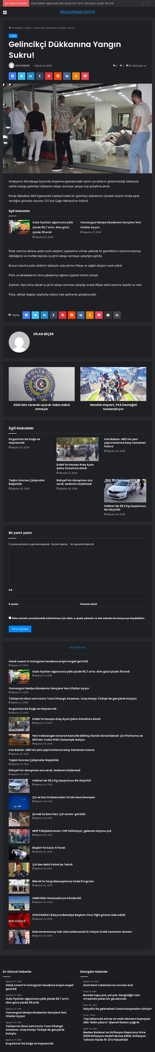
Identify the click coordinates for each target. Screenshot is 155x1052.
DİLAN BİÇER (23, 65)
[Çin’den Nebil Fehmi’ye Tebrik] (19, 870)
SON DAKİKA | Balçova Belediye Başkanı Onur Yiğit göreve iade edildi (78, 915)
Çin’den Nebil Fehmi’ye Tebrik (52, 864)
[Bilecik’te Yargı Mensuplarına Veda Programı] (19, 886)
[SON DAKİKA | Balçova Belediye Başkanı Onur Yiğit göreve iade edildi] (19, 920)
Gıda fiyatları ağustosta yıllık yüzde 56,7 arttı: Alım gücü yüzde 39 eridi (53, 227)
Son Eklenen (77, 647)
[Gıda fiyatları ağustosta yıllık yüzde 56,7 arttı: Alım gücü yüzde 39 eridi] (19, 227)
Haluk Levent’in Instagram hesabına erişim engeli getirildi (48, 661)
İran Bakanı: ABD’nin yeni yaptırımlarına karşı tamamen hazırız (125, 442)
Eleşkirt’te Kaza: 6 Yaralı (48, 848)
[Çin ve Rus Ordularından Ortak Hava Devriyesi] (19, 802)
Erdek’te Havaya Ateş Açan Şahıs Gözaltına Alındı (75, 466)
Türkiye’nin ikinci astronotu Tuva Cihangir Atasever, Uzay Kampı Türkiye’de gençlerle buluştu (73, 698)
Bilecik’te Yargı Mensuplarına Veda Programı (63, 881)
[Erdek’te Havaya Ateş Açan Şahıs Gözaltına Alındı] (78, 449)
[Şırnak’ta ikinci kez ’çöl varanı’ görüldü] (19, 819)
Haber (28, 27)
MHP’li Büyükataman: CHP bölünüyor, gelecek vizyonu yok (71, 831)
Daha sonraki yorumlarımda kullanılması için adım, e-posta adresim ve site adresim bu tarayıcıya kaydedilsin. (78, 618)
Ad (11, 589)
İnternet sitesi (88, 603)
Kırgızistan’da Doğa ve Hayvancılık (24, 441)
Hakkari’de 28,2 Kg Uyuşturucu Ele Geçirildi (125, 507)
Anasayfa (16, 27)
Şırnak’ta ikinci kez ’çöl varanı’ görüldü (58, 814)
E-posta (14, 603)
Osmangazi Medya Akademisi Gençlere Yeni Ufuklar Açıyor (65, 3)
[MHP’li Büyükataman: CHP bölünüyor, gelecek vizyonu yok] (19, 836)
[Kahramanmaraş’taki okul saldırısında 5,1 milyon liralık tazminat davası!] (19, 937)
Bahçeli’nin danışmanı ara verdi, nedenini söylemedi (74, 482)
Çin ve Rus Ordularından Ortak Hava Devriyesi (63, 797)
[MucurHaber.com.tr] (77, 12)
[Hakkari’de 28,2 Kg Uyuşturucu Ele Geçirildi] (125, 490)
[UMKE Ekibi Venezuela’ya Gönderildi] (19, 903)
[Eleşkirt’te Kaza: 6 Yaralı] (19, 853)
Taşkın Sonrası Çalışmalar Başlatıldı (27, 482)
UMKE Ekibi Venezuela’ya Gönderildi (56, 898)
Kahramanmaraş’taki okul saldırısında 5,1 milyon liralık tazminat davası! (82, 932)
